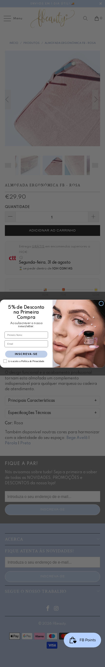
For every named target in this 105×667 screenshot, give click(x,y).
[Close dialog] (101, 303)
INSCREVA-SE (26, 353)
